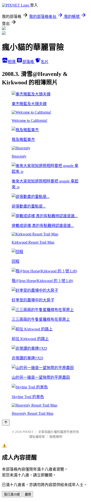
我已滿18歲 (12, 494)
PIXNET (28, 432)
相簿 (12, 62)
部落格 (28, 62)
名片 (45, 62)
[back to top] (6, 423)
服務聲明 (56, 436)
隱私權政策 (37, 436)
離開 (28, 494)
